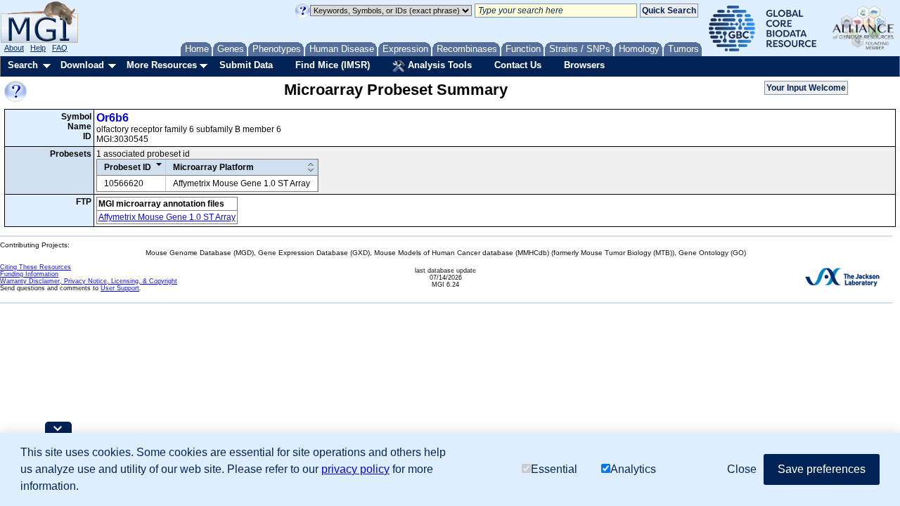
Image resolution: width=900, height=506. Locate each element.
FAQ (60, 48)
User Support (120, 288)
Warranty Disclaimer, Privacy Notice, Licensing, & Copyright (88, 281)
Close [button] (742, 469)
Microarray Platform (213, 167)
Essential (554, 469)
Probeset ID (127, 167)
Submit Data (246, 65)
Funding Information (29, 274)
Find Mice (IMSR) (332, 65)
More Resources (162, 65)
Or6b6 (112, 118)
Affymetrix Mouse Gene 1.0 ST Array (167, 217)
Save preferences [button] (822, 469)
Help (38, 48)
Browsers (584, 65)
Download (82, 65)
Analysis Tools (438, 65)
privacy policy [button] (355, 469)
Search (23, 65)
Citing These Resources (35, 267)
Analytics (633, 469)
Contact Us (517, 65)
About (14, 48)
